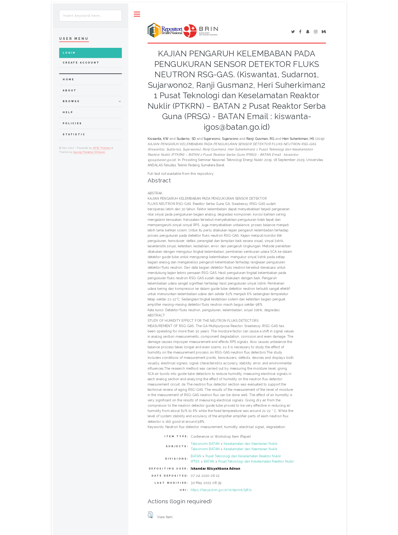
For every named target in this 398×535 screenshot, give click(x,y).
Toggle (137, 14)
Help (68, 112)
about (70, 90)
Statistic (74, 134)
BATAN (196, 456)
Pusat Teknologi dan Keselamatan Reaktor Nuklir (243, 456)
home (68, 79)
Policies (72, 123)
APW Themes (102, 148)
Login (69, 52)
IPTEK (195, 461)
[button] (150, 514)
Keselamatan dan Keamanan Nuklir (251, 444)
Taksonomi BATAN (205, 444)
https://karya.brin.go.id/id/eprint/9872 (221, 490)
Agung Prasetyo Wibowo (89, 152)
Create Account (81, 62)
